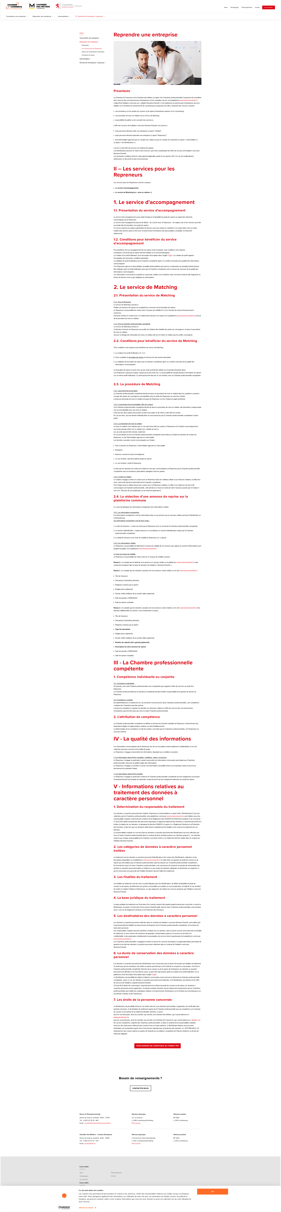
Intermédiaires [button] (85, 59)
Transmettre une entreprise (16, 16)
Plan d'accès (136, 1123)
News (226, 7)
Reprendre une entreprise (42, 16)
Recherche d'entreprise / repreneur (90, 16)
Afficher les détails (86, 1208)
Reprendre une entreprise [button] (89, 42)
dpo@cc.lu (195, 1020)
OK (212, 1191)
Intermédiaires (63, 16)
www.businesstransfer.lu (188, 100)
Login (170, 255)
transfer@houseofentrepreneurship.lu (98, 1123)
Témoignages (234, 7)
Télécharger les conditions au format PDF (157, 1046)
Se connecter (269, 7)
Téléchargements (246, 7)
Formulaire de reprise (88, 55)
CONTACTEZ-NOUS (140, 1088)
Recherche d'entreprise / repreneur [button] (92, 63)
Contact (257, 7)
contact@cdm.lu (89, 1143)
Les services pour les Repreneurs (92, 48)
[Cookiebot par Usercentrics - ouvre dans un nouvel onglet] (64, 1207)
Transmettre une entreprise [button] (89, 38)
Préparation (85, 45)
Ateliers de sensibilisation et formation (93, 52)
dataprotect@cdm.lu (121, 1017)
